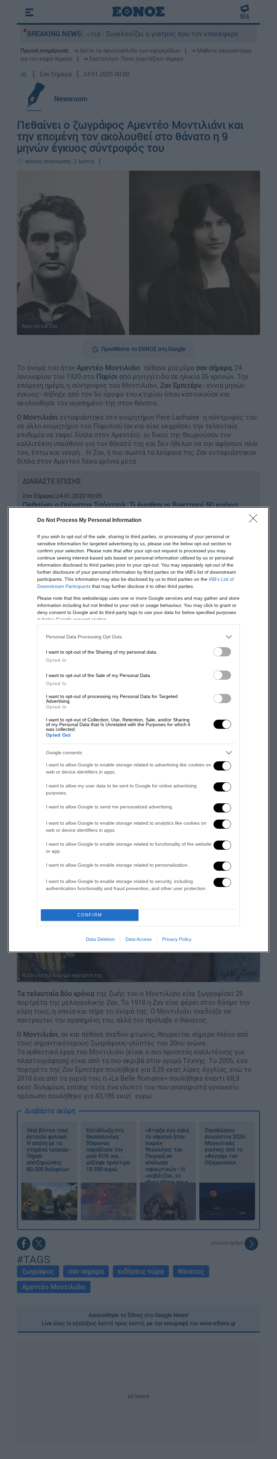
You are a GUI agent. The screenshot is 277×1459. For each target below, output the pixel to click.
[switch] (222, 651)
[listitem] (138, 636)
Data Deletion (100, 939)
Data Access (138, 939)
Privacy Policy (177, 939)
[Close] (255, 520)
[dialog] (138, 729)
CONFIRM (89, 914)
